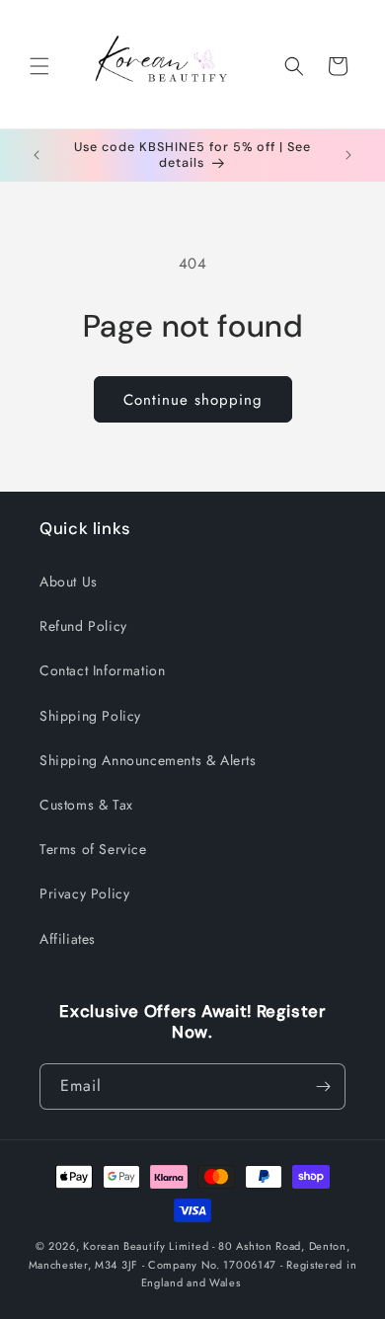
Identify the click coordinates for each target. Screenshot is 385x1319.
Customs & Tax (86, 805)
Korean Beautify (124, 1246)
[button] (39, 66)
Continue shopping (193, 400)
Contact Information (102, 670)
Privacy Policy (84, 893)
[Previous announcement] (36, 155)
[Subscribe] (323, 1086)
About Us (68, 581)
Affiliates (67, 939)
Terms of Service (93, 849)
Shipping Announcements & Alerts (148, 760)
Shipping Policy (90, 716)
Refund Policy (83, 626)
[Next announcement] (348, 155)
